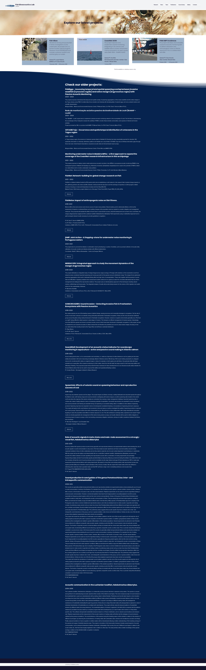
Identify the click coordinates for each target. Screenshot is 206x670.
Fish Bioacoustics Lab (25, 4)
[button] (181, 4)
